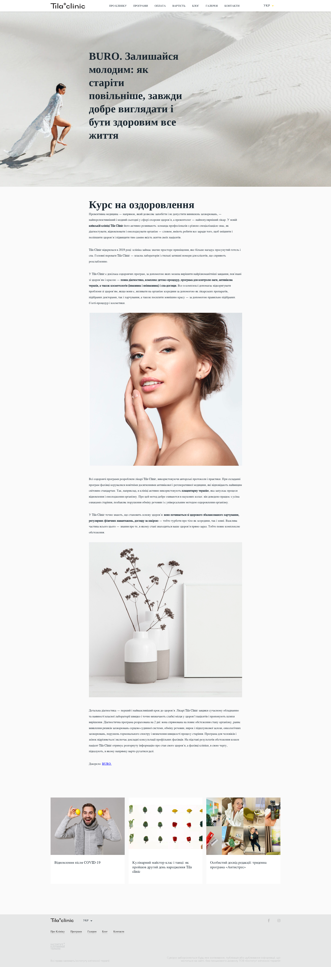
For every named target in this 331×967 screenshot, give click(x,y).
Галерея (212, 6)
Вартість (178, 6)
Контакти (231, 6)
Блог (195, 6)
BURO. (107, 764)
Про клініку (118, 6)
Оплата (160, 6)
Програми (140, 6)
